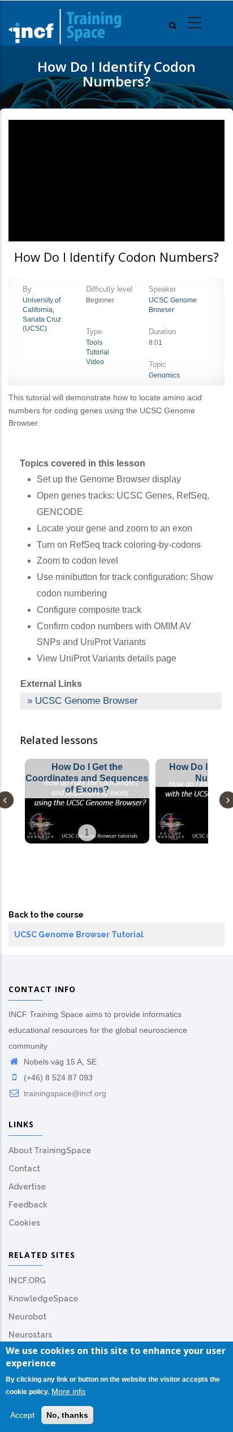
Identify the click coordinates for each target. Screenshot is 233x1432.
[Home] (65, 23)
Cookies (24, 1222)
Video (95, 362)
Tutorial (97, 352)
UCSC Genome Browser (86, 700)
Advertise (27, 1186)
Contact (24, 1168)
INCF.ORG (27, 1280)
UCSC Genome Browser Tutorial (79, 934)
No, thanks (67, 1415)
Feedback (28, 1204)
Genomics (164, 375)
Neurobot (27, 1316)
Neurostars (30, 1334)
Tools (94, 343)
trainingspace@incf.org (63, 1093)
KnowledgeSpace (43, 1298)
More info (68, 1391)
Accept (22, 1415)
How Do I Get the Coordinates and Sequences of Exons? (86, 778)
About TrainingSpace (49, 1150)
